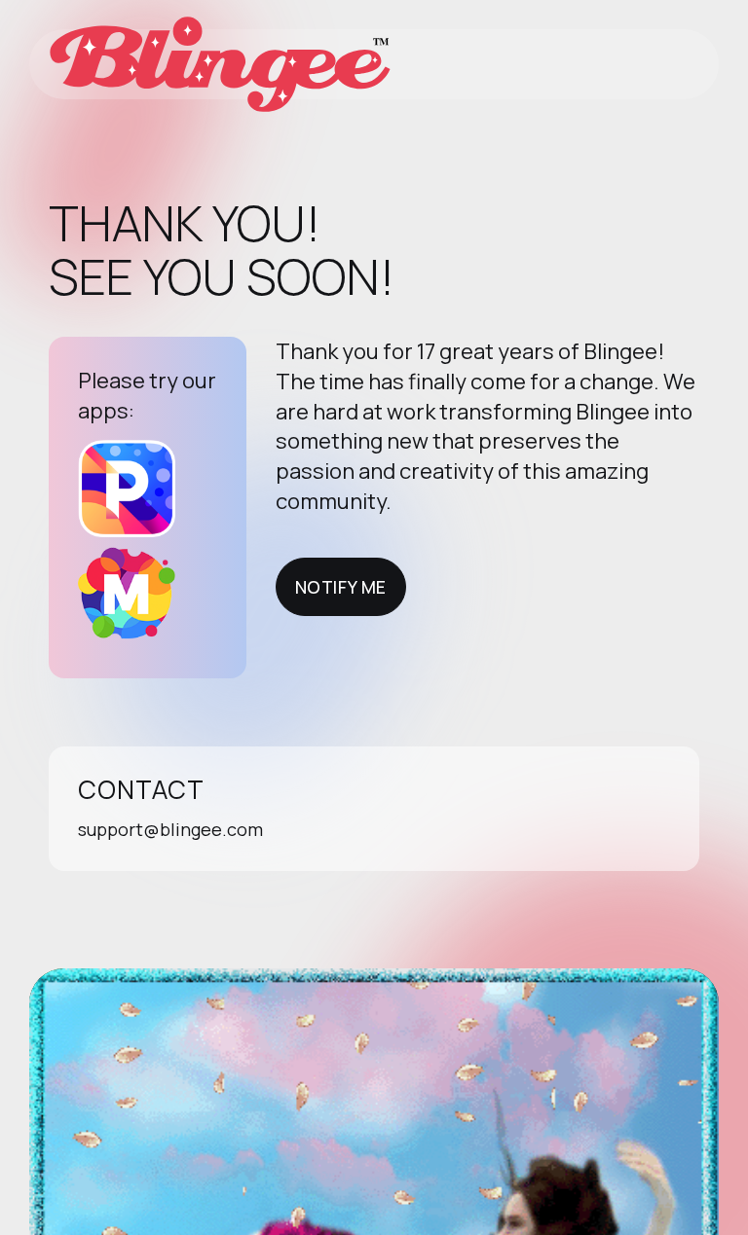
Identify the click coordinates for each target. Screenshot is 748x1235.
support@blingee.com (170, 829)
